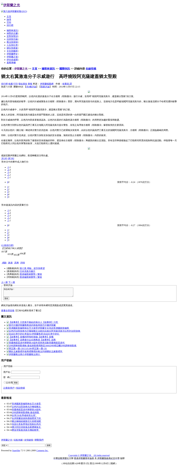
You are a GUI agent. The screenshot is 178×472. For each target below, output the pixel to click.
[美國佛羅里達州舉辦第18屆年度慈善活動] (28, 343)
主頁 (9, 16)
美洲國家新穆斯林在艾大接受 (26, 404)
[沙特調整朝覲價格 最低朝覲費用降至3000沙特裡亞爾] (34, 345)
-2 (8, 175)
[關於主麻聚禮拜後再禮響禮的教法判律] (27, 351)
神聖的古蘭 (12, 33)
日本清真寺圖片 (27, 271)
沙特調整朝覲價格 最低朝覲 (26, 412)
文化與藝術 (12, 51)
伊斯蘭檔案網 (46, 84)
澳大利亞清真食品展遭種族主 (26, 427)
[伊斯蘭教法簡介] (15, 354)
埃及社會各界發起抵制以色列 (26, 424)
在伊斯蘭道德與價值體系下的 (26, 418)
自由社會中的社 (52, 334)
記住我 (9, 382)
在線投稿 (91, 68)
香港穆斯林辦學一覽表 (31, 274)
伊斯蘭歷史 (12, 54)
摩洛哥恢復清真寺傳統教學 (26, 430)
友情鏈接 (28, 440)
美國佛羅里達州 (57, 343)
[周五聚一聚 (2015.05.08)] (19, 348)
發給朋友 (22, 84)
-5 (8, 167)
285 (4, 158)
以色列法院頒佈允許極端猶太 (26, 406)
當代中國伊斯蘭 (48, 325)
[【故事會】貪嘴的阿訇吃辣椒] (22, 337)
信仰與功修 (12, 39)
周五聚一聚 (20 (39, 348)
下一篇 (11, 282)
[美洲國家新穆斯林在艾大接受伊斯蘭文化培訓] (30, 328)
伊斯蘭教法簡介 (32, 354)
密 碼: (6, 377)
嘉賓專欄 (11, 62)
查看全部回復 (7, 310)
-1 (8, 177)
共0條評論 (31, 87)
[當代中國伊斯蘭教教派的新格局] (23, 325)
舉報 (30, 84)
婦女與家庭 (12, 48)
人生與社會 (12, 45)
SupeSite (16, 450)
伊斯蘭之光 (21, 68)
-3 (8, 172)
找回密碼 (20, 388)
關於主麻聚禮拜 (55, 351)
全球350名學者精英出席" (24, 415)
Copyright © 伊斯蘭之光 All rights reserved (89, 455)
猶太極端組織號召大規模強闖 (26, 421)
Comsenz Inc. (42, 450)
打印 (15, 84)
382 (11, 158)
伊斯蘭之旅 (12, 57)
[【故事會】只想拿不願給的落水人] (24, 322)
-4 (8, 170)
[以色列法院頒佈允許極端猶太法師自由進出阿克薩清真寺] (36, 331)
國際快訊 (64, 68)
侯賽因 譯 (67, 84)
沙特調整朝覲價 (69, 345)
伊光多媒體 (12, 59)
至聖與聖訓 (12, 36)
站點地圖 (18, 440)
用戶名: (7, 372)
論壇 (9, 19)
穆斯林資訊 (12, 30)
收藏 (10, 84)
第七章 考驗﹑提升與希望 (32, 268)
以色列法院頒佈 (73, 331)
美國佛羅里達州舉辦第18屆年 (26, 409)
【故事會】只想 (50, 322)
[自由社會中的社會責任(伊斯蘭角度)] (25, 334)
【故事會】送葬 (48, 340)
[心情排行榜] (7, 245)
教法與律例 (12, 42)
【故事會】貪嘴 (46, 337)
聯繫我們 (39, 440)
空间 (9, 22)
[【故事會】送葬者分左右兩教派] (23, 340)
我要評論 (45, 87)
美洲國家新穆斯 (61, 328)
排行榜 (10, 25)
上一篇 (4, 282)
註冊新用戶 (8, 388)
